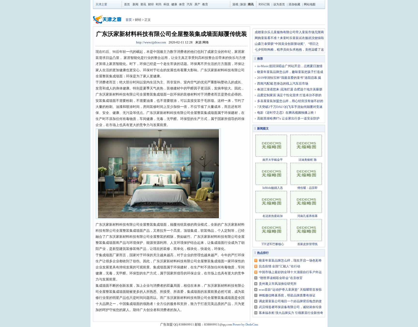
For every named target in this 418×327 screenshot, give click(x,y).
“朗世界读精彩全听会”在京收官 (281, 278)
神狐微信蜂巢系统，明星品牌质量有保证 (287, 295)
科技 (166, 4)
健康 (174, 4)
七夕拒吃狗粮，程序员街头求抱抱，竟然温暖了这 (289, 49)
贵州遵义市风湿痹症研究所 (278, 284)
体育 (182, 4)
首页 (127, 4)
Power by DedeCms (245, 324)
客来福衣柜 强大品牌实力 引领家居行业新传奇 (291, 313)
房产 (197, 4)
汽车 (190, 4)
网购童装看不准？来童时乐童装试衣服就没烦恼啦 (289, 38)
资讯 (143, 4)
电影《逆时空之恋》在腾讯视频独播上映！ (287, 112)
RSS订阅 (264, 4)
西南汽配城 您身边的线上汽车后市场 (282, 83)
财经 (151, 4)
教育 (205, 4)
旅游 (243, 4)
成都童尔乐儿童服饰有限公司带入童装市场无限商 (289, 32)
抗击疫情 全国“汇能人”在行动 (279, 266)
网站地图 (309, 4)
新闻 (135, 4)
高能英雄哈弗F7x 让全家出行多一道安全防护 (288, 118)
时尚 (159, 4)
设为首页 (279, 4)
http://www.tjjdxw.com (151, 42)
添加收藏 (294, 4)
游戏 (235, 4)
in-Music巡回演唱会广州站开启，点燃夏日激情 (289, 66)
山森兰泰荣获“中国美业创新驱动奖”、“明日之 (287, 44)
